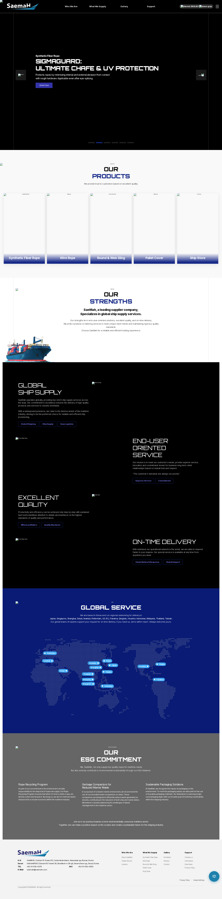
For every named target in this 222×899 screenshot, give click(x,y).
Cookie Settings (198, 880)
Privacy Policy (190, 868)
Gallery (124, 6)
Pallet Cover (147, 868)
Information (189, 861)
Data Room (189, 864)
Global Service (127, 861)
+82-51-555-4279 (34, 866)
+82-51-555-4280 (85, 866)
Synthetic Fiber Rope (150, 857)
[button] (21, 75)
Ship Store (146, 871)
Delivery (167, 861)
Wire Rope (146, 861)
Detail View (44, 85)
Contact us (189, 857)
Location (125, 864)
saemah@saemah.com (37, 870)
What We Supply (97, 6)
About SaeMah (127, 857)
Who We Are (71, 6)
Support (151, 6)
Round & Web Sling (150, 864)
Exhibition (167, 857)
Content (167, 864)
